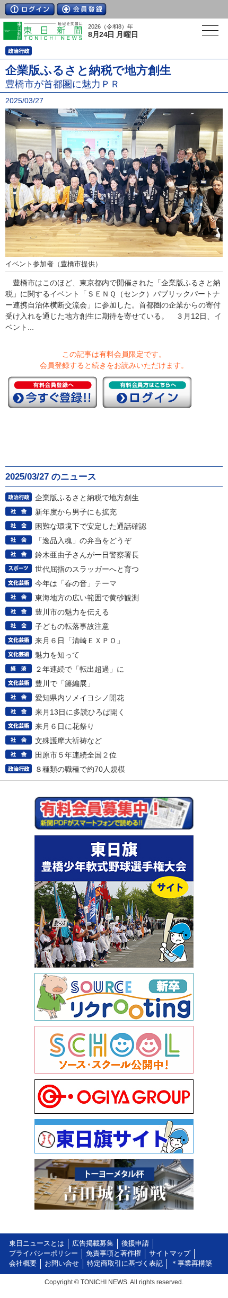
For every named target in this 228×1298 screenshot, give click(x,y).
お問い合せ (62, 1263)
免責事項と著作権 (113, 1253)
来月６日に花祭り (64, 726)
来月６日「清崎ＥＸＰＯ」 (79, 640)
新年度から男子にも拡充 (76, 512)
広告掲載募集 (92, 1243)
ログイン (30, 9)
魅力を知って (57, 655)
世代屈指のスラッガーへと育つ (87, 569)
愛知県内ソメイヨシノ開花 (79, 697)
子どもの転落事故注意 (72, 626)
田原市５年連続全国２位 (76, 755)
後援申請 (135, 1243)
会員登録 (82, 9)
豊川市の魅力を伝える (72, 612)
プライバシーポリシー (43, 1253)
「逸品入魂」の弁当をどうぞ (83, 540)
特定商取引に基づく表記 (125, 1263)
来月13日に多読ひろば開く (80, 712)
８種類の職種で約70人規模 (80, 769)
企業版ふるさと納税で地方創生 (87, 497)
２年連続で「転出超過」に (79, 669)
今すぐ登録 (52, 392)
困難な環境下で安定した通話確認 (90, 526)
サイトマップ (169, 1253)
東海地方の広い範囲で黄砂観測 (87, 597)
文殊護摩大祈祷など (68, 740)
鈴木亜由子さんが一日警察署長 (87, 555)
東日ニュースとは (36, 1243)
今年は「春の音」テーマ (76, 583)
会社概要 (23, 1263)
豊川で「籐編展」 (64, 683)
